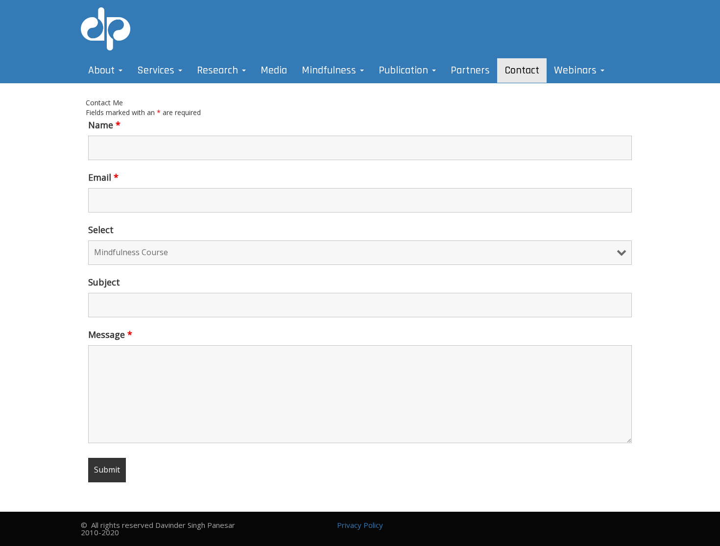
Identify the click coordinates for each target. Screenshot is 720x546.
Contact (521, 70)
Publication (405, 70)
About (103, 70)
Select (101, 230)
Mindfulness (330, 70)
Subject (104, 282)
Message (110, 334)
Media (274, 70)
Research (219, 70)
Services (157, 70)
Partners (470, 70)
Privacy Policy (360, 525)
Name (104, 125)
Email (103, 177)
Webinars (577, 70)
